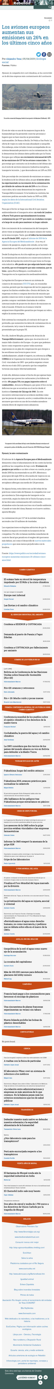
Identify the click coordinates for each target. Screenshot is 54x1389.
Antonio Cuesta (9, 908)
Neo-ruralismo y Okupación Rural (27, 1339)
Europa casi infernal (14, 595)
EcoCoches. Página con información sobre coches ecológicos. (27, 1327)
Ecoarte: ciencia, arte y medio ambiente (27, 1350)
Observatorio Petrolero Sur (27, 1226)
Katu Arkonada (9, 692)
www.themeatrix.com (27, 1313)
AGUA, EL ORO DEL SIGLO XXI (27, 939)
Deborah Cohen (9, 835)
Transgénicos (27, 1110)
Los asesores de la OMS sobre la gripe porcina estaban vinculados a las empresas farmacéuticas (26, 828)
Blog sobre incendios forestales (27, 1289)
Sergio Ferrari (9, 599)
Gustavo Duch (9, 966)
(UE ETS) (27, 283)
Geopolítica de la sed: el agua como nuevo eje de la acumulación (25, 950)
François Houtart (10, 727)
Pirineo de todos (27, 1295)
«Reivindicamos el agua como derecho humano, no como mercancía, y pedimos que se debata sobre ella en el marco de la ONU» (25, 925)
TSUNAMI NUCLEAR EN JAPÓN (27, 761)
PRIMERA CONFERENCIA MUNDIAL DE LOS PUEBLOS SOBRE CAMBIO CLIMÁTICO (28, 708)
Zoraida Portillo (9, 1158)
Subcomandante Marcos (12, 682)
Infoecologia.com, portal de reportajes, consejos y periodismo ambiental (27, 1362)
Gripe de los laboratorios (17, 859)
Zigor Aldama (8, 1195)
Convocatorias (27, 1032)
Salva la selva (27, 1258)
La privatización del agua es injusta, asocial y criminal (26, 902)
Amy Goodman (9, 740)
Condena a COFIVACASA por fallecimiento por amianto (26, 649)
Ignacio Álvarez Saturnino (13, 775)
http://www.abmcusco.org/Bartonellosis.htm (27, 1273)
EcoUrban (27, 1252)
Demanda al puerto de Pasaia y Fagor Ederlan (23, 636)
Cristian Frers (9, 609)
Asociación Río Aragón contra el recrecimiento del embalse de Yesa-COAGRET (27, 1301)
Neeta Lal (7, 1180)
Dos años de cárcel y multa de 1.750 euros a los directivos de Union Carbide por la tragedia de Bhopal (26, 1206)
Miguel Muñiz (9, 788)
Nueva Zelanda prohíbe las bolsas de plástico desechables (23, 1021)
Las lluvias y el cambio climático (21, 605)
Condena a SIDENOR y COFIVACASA (23, 624)
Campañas (27, 984)
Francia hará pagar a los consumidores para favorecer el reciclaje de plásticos (27, 995)
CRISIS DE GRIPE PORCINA (27, 811)
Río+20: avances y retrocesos (19, 687)
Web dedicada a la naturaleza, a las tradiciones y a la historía (27, 1319)
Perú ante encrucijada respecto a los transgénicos (23, 1153)
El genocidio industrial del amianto (27, 614)
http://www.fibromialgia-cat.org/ (27, 1231)
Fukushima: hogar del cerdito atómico (24, 770)
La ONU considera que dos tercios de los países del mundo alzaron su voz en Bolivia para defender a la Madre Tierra (26, 749)
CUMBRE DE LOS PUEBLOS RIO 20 (27, 659)
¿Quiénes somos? (26, 1377)
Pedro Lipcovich (9, 863)
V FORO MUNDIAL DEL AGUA (27, 868)
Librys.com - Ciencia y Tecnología (27, 1334)
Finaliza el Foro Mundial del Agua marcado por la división (26, 885)
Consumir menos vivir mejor (27, 1242)
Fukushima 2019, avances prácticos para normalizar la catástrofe (25, 782)
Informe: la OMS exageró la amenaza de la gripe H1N (25, 843)
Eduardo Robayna (10, 586)
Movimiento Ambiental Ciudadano (27, 1345)
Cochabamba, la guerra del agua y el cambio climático (26, 734)
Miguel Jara (8, 1078)
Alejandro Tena (13, 58)
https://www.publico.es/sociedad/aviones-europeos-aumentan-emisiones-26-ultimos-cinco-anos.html (24, 556)
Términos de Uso (22, 1373)
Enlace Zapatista (27, 1284)
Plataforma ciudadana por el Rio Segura (27, 1263)
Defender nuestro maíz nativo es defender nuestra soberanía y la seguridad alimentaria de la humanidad (26, 1122)
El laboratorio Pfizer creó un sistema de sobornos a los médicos (24, 1072)
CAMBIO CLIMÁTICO (27, 570)
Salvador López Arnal (11, 1065)
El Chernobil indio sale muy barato (22, 1191)
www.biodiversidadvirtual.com (27, 1237)
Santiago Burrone (10, 955)
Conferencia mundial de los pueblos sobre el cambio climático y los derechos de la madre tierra (26, 719)
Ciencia (27, 1048)
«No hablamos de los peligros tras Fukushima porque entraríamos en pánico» (26, 800)
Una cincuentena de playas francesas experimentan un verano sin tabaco (23, 1008)
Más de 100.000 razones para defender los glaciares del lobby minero (25, 973)
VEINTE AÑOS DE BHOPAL (27, 1163)
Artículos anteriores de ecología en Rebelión (27, 1355)
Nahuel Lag (8, 979)
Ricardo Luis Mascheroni (12, 702)
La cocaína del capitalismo (18, 961)
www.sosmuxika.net (27, 1268)
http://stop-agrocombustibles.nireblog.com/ (27, 1247)
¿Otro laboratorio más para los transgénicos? (19, 1140)
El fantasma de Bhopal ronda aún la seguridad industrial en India (22, 1174)
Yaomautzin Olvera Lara (12, 1129)
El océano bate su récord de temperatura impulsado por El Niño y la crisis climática (26, 581)
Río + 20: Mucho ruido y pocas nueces (23, 698)
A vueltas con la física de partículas (22, 1060)
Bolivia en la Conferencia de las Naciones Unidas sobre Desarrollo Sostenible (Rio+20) (25, 674)
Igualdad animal (27, 1279)
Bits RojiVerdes (27, 1308)
